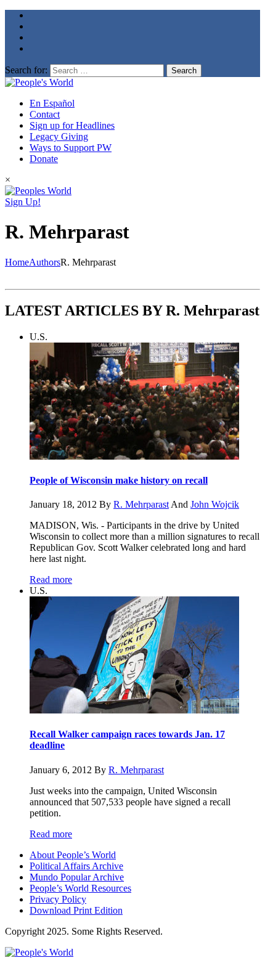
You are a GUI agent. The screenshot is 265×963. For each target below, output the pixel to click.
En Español (52, 103)
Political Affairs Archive (76, 866)
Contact (45, 114)
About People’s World (73, 855)
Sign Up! (23, 202)
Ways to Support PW (71, 147)
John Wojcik (214, 504)
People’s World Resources (80, 888)
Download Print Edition (76, 910)
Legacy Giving (59, 136)
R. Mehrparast (141, 504)
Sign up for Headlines (72, 125)
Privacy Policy (58, 899)
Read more (51, 579)
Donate (44, 158)
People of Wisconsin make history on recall (119, 480)
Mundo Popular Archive (77, 877)
